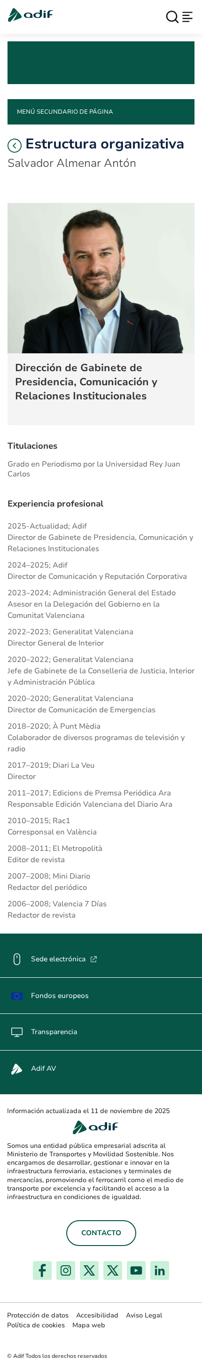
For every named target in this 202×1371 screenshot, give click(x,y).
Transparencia (54, 1031)
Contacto (101, 1233)
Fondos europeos (60, 995)
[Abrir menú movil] (187, 16)
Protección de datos (38, 1315)
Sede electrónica (64, 959)
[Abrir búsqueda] (172, 16)
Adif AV (43, 1068)
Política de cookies (36, 1325)
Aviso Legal (144, 1315)
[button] (15, 146)
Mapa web (88, 1325)
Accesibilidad (97, 1315)
